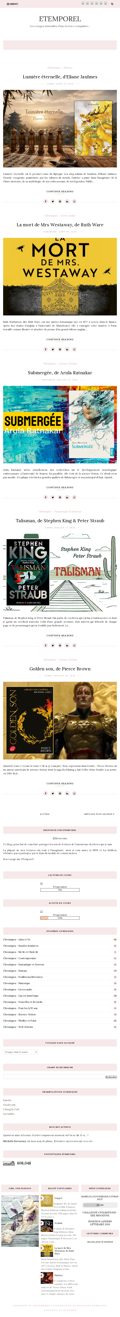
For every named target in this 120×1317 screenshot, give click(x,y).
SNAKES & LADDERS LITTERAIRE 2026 (100, 1223)
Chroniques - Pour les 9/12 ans (20, 1008)
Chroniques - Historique (16, 983)
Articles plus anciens (98, 814)
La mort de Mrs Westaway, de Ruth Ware (60, 225)
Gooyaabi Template (92, 1305)
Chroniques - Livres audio (60, 215)
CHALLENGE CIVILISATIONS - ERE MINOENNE (99, 1214)
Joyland (58, 1223)
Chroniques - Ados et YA (16, 939)
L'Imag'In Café (11, 1109)
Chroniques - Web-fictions (18, 1026)
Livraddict (9, 1113)
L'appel (58, 1198)
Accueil (45, 814)
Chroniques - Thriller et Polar (19, 1020)
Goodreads (9, 1104)
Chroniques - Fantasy (60, 67)
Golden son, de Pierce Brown (60, 669)
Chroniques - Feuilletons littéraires (22, 976)
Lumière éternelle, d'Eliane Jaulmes (60, 77)
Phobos (58, 1275)
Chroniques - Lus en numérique (21, 995)
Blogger (69, 1310)
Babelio (7, 1100)
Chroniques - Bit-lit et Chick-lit (20, 952)
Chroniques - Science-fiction (60, 363)
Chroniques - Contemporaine (19, 958)
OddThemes (41, 1305)
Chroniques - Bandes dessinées (20, 945)
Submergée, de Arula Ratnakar (60, 373)
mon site (88, 1141)
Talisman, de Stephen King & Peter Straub (60, 520)
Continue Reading (60, 191)
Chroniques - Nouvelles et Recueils (22, 1001)
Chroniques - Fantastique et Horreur (60, 511)
